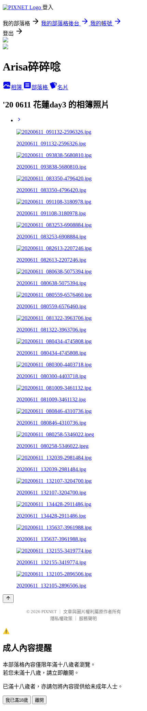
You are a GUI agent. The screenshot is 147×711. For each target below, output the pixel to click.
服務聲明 (88, 618)
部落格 (40, 87)
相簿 (17, 87)
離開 (39, 700)
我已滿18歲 (16, 700)
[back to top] (8, 598)
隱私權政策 (61, 618)
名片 (62, 87)
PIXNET (49, 611)
